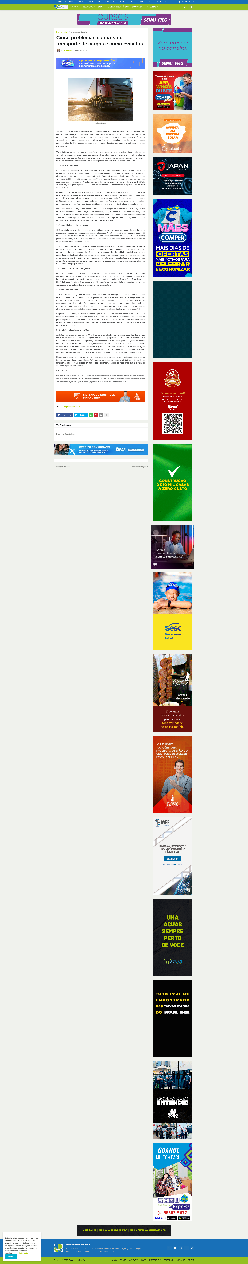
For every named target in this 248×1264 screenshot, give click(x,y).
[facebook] (169, 1248)
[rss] (193, 2)
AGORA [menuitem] (75, 7)
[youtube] (186, 2)
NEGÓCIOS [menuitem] (88, 7)
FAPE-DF (72, 2)
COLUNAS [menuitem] (151, 7)
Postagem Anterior (62, 466)
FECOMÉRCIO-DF (60, 2)
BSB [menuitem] (100, 7)
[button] (185, 7)
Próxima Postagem (138, 466)
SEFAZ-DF (140, 2)
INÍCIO (114, 1260)
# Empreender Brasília (78, 32)
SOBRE (123, 1260)
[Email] (101, 415)
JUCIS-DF (120, 2)
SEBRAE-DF (90, 2)
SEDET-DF (130, 2)
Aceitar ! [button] (11, 1257)
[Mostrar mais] (106, 415)
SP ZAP (191, 1260)
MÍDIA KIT (181, 1260)
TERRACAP (157, 2)
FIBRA (80, 2)
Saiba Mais (23, 1253)
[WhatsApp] (91, 415)
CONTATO (133, 1260)
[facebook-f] (179, 2)
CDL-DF (100, 2)
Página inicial (61, 32)
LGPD (143, 1260)
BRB (148, 2)
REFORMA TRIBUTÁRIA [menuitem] (117, 7)
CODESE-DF (110, 2)
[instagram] (182, 2)
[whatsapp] (190, 2)
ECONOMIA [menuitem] (137, 7)
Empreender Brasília (77, 1260)
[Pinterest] (96, 415)
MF (165, 2)
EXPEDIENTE (155, 1260)
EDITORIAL (168, 1260)
